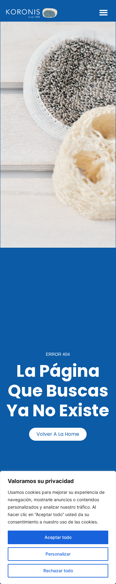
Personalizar (58, 554)
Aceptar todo (58, 537)
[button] (103, 12)
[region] (58, 527)
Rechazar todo (58, 570)
